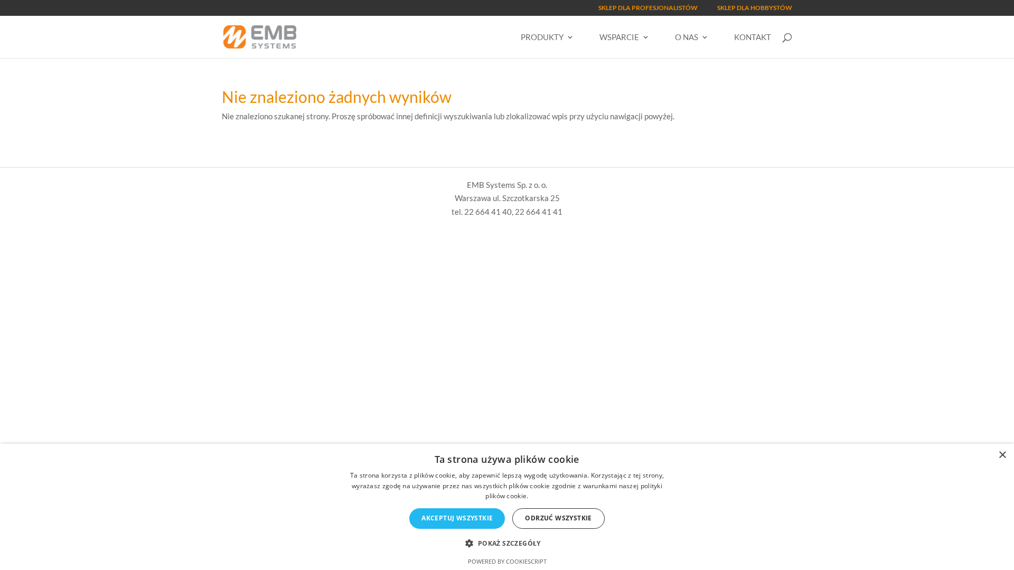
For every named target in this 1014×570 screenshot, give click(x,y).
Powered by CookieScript (507, 561)
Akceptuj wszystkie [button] (457, 518)
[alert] (507, 507)
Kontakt (752, 37)
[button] (506, 543)
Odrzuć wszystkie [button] (558, 518)
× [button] (1002, 455)
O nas (686, 37)
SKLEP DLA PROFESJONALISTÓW (648, 8)
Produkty (542, 37)
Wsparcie (619, 37)
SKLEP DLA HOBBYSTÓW (754, 8)
